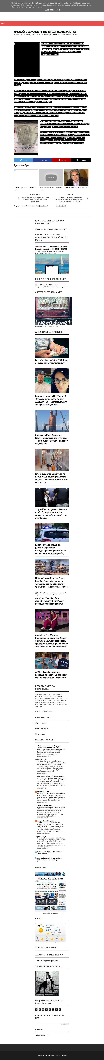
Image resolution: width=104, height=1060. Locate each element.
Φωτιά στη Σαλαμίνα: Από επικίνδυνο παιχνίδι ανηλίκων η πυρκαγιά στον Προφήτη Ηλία (50, 601)
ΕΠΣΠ (52, 34)
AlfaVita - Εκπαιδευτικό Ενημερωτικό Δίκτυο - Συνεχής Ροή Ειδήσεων (50, 746)
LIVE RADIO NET (43, 792)
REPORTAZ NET (42, 759)
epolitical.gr (41, 836)
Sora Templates (49, 1055)
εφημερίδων (55, 913)
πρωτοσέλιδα (47, 913)
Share (44, 160)
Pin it (64, 160)
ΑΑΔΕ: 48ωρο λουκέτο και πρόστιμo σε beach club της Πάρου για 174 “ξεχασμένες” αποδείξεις (51, 675)
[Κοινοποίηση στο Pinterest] (65, 206)
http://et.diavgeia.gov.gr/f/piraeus (47, 961)
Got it (58, 10)
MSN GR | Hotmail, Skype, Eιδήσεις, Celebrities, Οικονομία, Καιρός (49, 859)
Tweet (25, 160)
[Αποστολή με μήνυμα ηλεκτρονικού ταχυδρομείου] (57, 206)
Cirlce (83, 160)
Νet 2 (18, 34)
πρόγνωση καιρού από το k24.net (50, 942)
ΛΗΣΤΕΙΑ (57, 34)
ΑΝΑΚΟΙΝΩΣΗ (45, 34)
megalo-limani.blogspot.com (47, 821)
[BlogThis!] (59, 206)
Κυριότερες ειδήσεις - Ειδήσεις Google (50, 776)
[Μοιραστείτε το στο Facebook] (63, 206)
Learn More (49, 10)
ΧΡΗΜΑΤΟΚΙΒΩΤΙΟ (71, 34)
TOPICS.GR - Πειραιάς (44, 805)
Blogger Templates (61, 1055)
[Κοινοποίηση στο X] (61, 206)
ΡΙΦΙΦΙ (63, 34)
